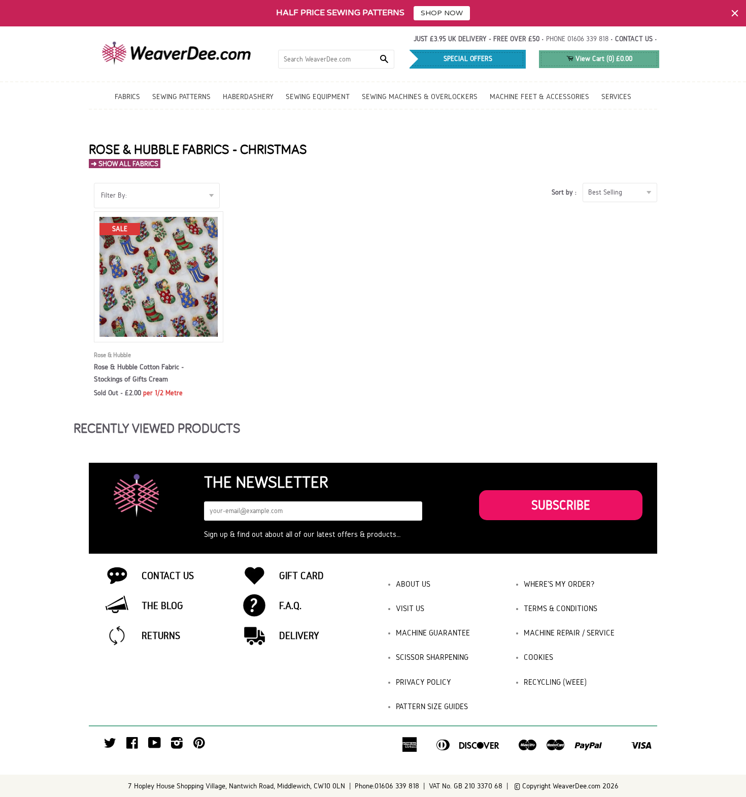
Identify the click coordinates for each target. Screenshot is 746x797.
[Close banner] (735, 13)
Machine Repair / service (569, 632)
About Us (413, 584)
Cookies (538, 657)
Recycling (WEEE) (555, 682)
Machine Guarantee (433, 632)
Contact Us (168, 575)
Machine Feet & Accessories (539, 96)
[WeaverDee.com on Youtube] (154, 745)
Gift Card (301, 575)
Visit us (410, 608)
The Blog (162, 605)
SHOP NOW (442, 13)
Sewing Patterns (181, 96)
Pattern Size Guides (432, 706)
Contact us (634, 39)
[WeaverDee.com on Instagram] (177, 745)
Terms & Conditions (560, 608)
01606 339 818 (587, 39)
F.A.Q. (290, 605)
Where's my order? (559, 584)
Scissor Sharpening (432, 657)
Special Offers (468, 58)
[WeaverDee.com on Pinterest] (199, 745)
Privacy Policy (423, 682)
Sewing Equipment (318, 96)
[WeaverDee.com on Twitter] (110, 745)
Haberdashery (248, 96)
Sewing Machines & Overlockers (420, 96)
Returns (161, 635)
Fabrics (127, 96)
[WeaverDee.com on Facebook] (132, 745)
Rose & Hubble (112, 355)
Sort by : (566, 192)
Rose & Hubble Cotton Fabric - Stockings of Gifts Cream (139, 373)
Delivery (299, 635)
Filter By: (114, 195)
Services (616, 96)
